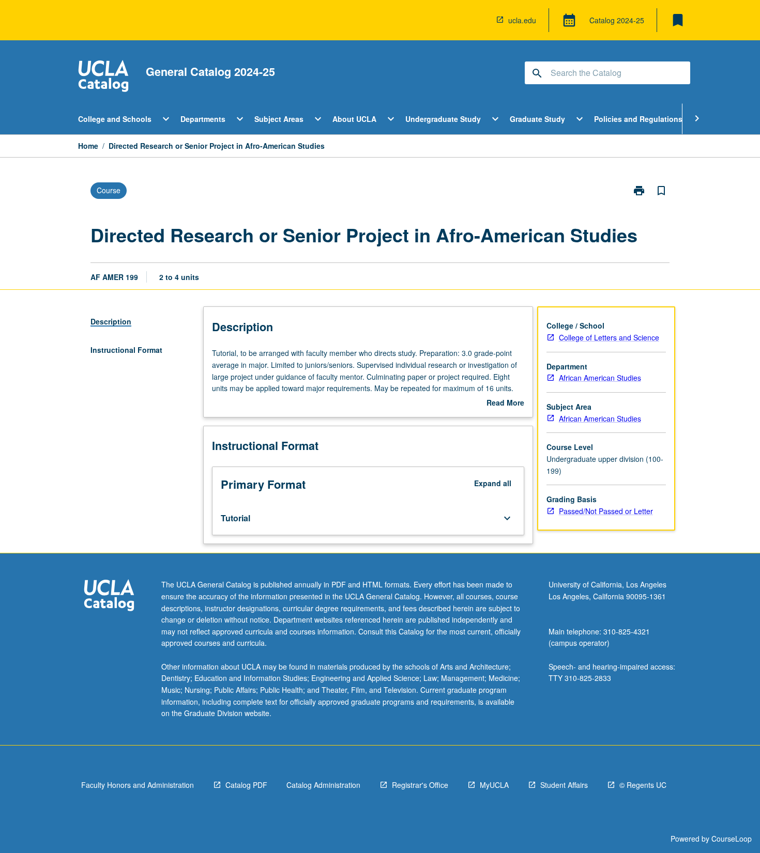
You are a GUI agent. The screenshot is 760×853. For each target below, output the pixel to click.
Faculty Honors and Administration (137, 785)
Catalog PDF (246, 785)
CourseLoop (731, 838)
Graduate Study (537, 119)
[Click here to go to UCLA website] (109, 596)
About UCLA (354, 119)
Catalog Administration (323, 785)
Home (88, 146)
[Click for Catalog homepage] (103, 77)
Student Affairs (564, 785)
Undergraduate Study (443, 119)
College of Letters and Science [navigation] (609, 337)
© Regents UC (642, 785)
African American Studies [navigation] (600, 378)
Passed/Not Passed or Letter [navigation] (606, 511)
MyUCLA (494, 785)
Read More (505, 403)
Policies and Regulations (638, 119)
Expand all (492, 483)
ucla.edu (522, 20)
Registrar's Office (420, 785)
